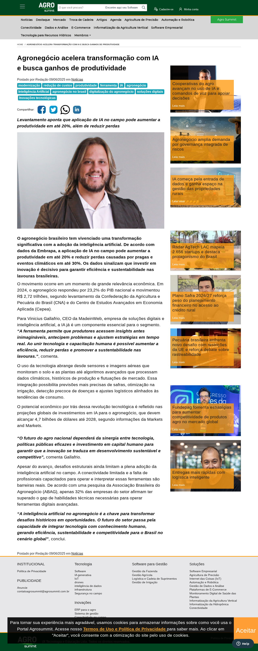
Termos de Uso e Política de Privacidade (125, 629)
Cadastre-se (165, 9)
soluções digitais (150, 91)
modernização (29, 85)
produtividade (86, 85)
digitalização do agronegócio (111, 91)
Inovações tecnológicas (37, 98)
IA (121, 85)
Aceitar (246, 630)
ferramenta (108, 85)
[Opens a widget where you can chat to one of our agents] (243, 644)
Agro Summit (226, 19)
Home (20, 44)
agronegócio (136, 85)
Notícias (77, 79)
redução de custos (58, 85)
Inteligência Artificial (33, 91)
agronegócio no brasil (69, 91)
